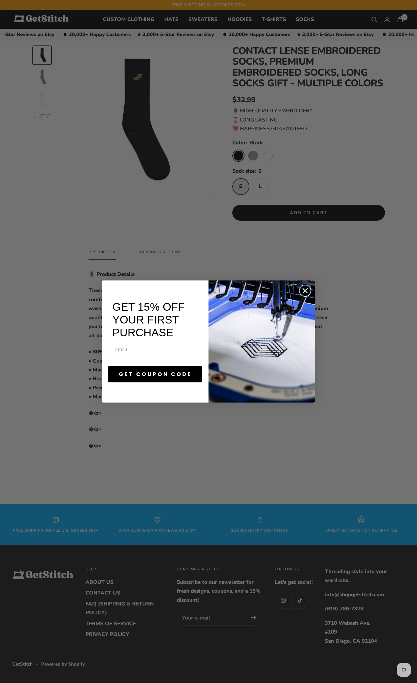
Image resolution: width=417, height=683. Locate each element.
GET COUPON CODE (155, 374)
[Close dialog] (305, 290)
